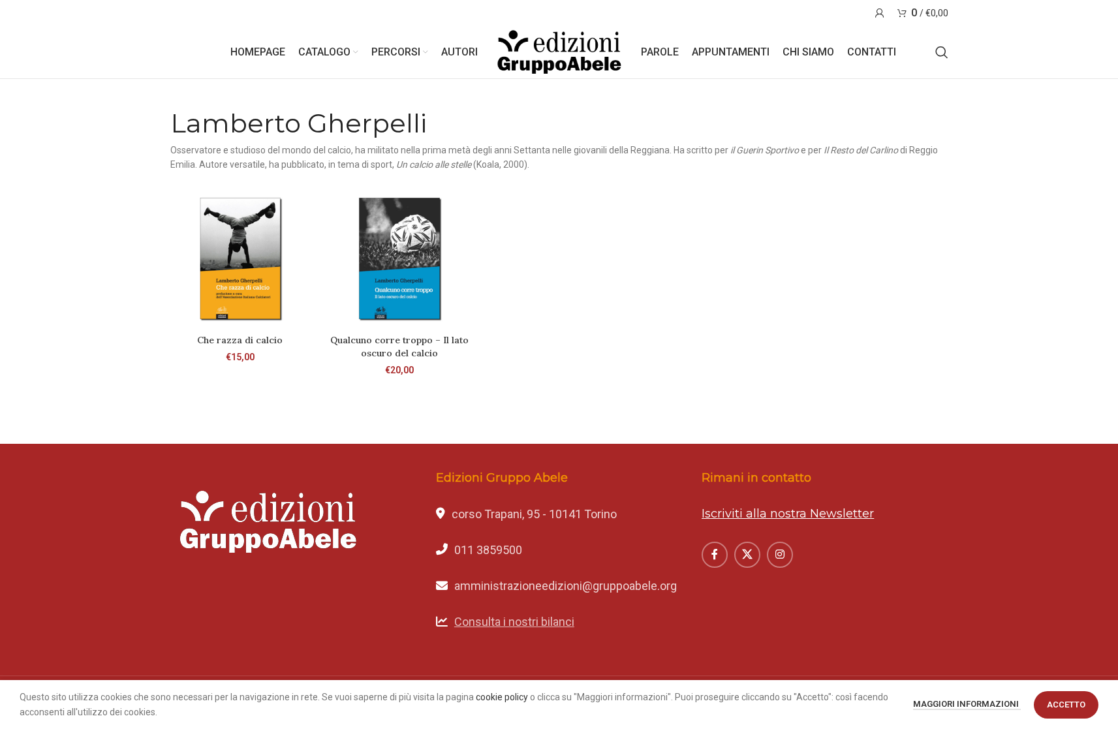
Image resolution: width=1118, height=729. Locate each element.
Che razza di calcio (240, 340)
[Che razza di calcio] (240, 258)
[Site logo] (559, 51)
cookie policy (502, 697)
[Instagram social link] (780, 555)
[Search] (942, 52)
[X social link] (747, 555)
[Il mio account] (880, 13)
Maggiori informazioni (967, 704)
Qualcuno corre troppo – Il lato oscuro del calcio (399, 346)
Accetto (1066, 704)
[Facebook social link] (715, 555)
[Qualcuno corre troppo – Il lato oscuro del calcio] (399, 258)
